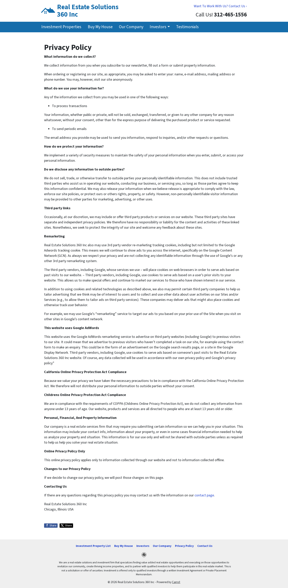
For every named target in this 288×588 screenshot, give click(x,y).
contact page (204, 495)
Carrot (176, 582)
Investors (158, 27)
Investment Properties (61, 27)
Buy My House (100, 27)
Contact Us (204, 546)
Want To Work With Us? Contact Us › (220, 6)
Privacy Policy (184, 546)
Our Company (131, 27)
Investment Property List (93, 546)
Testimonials (187, 27)
